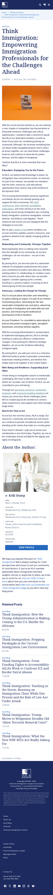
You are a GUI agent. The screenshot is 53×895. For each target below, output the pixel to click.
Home (4, 12)
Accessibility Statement (33, 786)
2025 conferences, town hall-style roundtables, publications (21, 205)
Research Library (17, 12)
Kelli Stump (17, 495)
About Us (7, 819)
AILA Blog (7, 823)
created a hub (19, 230)
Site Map (33, 788)
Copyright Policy (22, 788)
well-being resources (24, 390)
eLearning (7, 847)
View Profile (26, 547)
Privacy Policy (16, 786)
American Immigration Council (15, 830)
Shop (5, 858)
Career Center (8, 844)
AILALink (6, 826)
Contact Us (7, 872)
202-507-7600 (15, 876)
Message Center (9, 854)
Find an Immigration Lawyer (14, 851)
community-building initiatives (30, 393)
